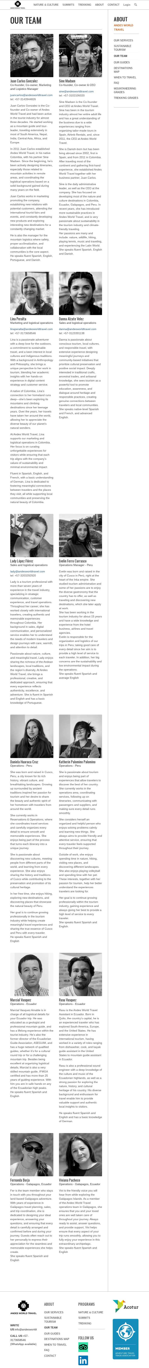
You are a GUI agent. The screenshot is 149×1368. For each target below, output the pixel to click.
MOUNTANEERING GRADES (125, 90)
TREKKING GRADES (126, 97)
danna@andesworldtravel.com (77, 329)
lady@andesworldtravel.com (27, 571)
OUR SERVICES (123, 40)
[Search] (135, 4)
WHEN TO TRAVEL (125, 77)
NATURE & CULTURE (90, 1312)
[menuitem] (46, 4)
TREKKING (84, 1323)
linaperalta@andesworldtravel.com (31, 329)
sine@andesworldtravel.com (76, 91)
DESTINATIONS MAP (123, 70)
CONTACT (50, 1355)
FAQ (116, 82)
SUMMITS (84, 1317)
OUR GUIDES (122, 62)
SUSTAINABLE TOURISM (122, 48)
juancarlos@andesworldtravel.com (31, 95)
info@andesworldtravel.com (32, 1329)
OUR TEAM (120, 56)
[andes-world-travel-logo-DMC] (17, 4)
